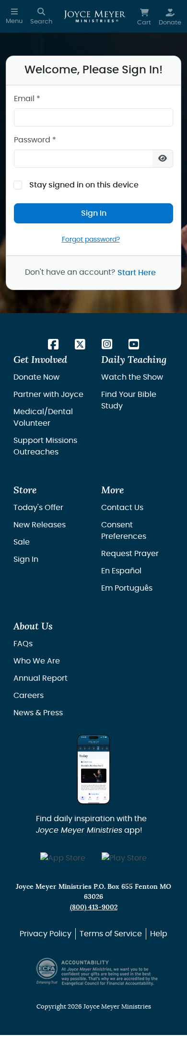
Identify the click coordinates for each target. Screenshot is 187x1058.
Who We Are (36, 661)
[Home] (95, 16)
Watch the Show (132, 377)
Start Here (136, 273)
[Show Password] (162, 159)
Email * (27, 99)
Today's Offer (38, 508)
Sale (21, 542)
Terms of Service (111, 934)
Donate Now (36, 377)
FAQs (23, 644)
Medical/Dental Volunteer (43, 417)
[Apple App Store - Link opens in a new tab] (63, 859)
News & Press (38, 713)
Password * (35, 140)
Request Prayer (130, 554)
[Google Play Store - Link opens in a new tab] (124, 859)
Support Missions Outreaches (45, 446)
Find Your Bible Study (128, 400)
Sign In (93, 213)
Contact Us (122, 508)
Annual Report (40, 678)
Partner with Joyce (48, 394)
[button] (14, 16)
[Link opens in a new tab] (53, 345)
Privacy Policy (45, 934)
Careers (28, 695)
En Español (121, 571)
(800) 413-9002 (93, 907)
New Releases (39, 525)
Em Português (126, 588)
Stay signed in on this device (84, 185)
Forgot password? (91, 239)
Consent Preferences (123, 530)
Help (158, 934)
